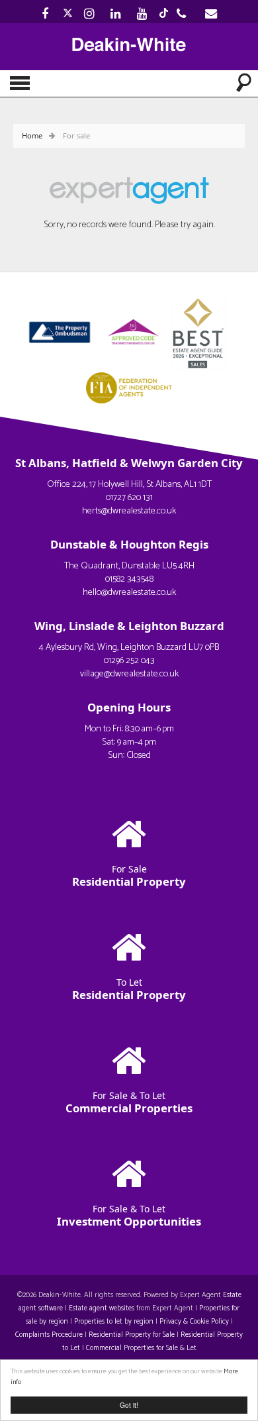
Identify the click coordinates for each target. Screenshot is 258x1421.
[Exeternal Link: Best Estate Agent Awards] (202, 331)
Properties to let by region (113, 1322)
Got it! (129, 1405)
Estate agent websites (101, 1308)
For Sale (129, 875)
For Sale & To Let (129, 1102)
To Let (129, 989)
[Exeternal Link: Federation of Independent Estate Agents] (129, 386)
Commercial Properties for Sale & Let (141, 1348)
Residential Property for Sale (132, 1335)
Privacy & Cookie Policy (194, 1322)
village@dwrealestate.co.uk (129, 674)
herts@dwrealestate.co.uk (129, 511)
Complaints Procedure (49, 1335)
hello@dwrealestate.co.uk (129, 592)
